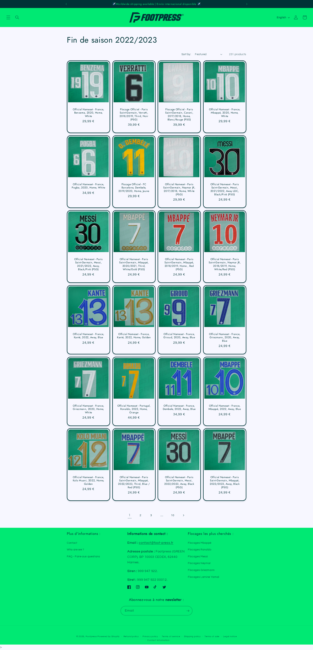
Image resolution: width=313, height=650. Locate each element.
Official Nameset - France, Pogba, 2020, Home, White (88, 186)
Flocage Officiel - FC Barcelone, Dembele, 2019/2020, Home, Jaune (133, 188)
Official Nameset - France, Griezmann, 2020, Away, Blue (224, 337)
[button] (8, 17)
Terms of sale (212, 636)
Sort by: (186, 54)
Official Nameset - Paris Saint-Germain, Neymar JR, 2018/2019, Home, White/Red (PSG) (225, 264)
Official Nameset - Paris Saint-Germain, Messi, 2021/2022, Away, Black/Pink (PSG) (88, 264)
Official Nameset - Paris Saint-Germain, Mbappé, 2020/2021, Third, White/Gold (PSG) (134, 264)
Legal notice (230, 636)
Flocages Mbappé (199, 542)
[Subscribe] (187, 611)
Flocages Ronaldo (199, 549)
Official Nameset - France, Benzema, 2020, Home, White (88, 113)
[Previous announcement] (66, 4)
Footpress (91, 636)
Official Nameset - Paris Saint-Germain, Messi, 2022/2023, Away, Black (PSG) (179, 482)
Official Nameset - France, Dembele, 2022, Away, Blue (179, 407)
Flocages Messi (198, 556)
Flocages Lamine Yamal (203, 576)
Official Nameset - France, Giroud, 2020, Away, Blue (179, 335)
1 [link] (130, 515)
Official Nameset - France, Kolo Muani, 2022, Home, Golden (88, 481)
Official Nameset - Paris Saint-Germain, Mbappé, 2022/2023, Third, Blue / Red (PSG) (134, 482)
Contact (72, 542)
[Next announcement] (247, 4)
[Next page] (183, 515)
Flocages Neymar (199, 563)
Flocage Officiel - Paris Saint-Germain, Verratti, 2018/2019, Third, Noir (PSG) (133, 114)
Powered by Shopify (108, 636)
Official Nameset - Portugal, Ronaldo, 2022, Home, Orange (133, 409)
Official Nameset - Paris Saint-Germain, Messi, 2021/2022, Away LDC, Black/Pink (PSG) (224, 189)
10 (172, 515)
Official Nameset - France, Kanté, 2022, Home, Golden (134, 335)
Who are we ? (75, 549)
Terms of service (171, 636)
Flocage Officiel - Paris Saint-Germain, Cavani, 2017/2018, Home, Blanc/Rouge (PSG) (179, 114)
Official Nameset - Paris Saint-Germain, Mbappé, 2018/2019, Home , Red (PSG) (179, 264)
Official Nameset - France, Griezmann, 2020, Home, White (88, 409)
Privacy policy (150, 636)
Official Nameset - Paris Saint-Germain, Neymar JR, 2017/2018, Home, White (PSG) (179, 189)
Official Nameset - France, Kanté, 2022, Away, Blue (88, 335)
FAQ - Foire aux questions (83, 556)
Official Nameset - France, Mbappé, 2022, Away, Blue (224, 407)
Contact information (158, 640)
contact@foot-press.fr (156, 542)
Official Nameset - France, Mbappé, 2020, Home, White (224, 113)
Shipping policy (192, 636)
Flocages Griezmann (201, 570)
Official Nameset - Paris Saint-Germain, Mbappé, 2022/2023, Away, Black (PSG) (224, 482)
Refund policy (131, 636)
